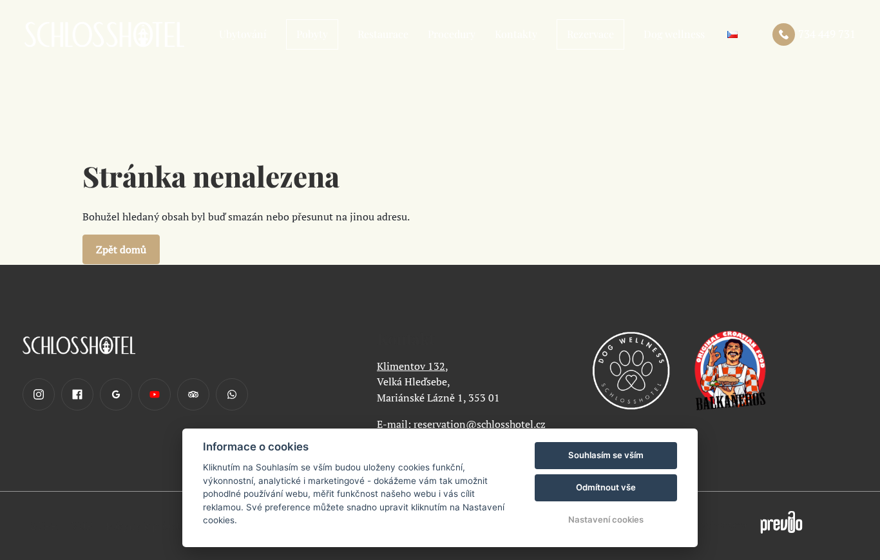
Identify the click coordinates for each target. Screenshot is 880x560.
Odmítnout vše (606, 487)
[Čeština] (732, 34)
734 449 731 (827, 33)
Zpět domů (121, 249)
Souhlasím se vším (606, 455)
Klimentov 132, (412, 366)
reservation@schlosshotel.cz (480, 424)
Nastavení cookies (606, 519)
